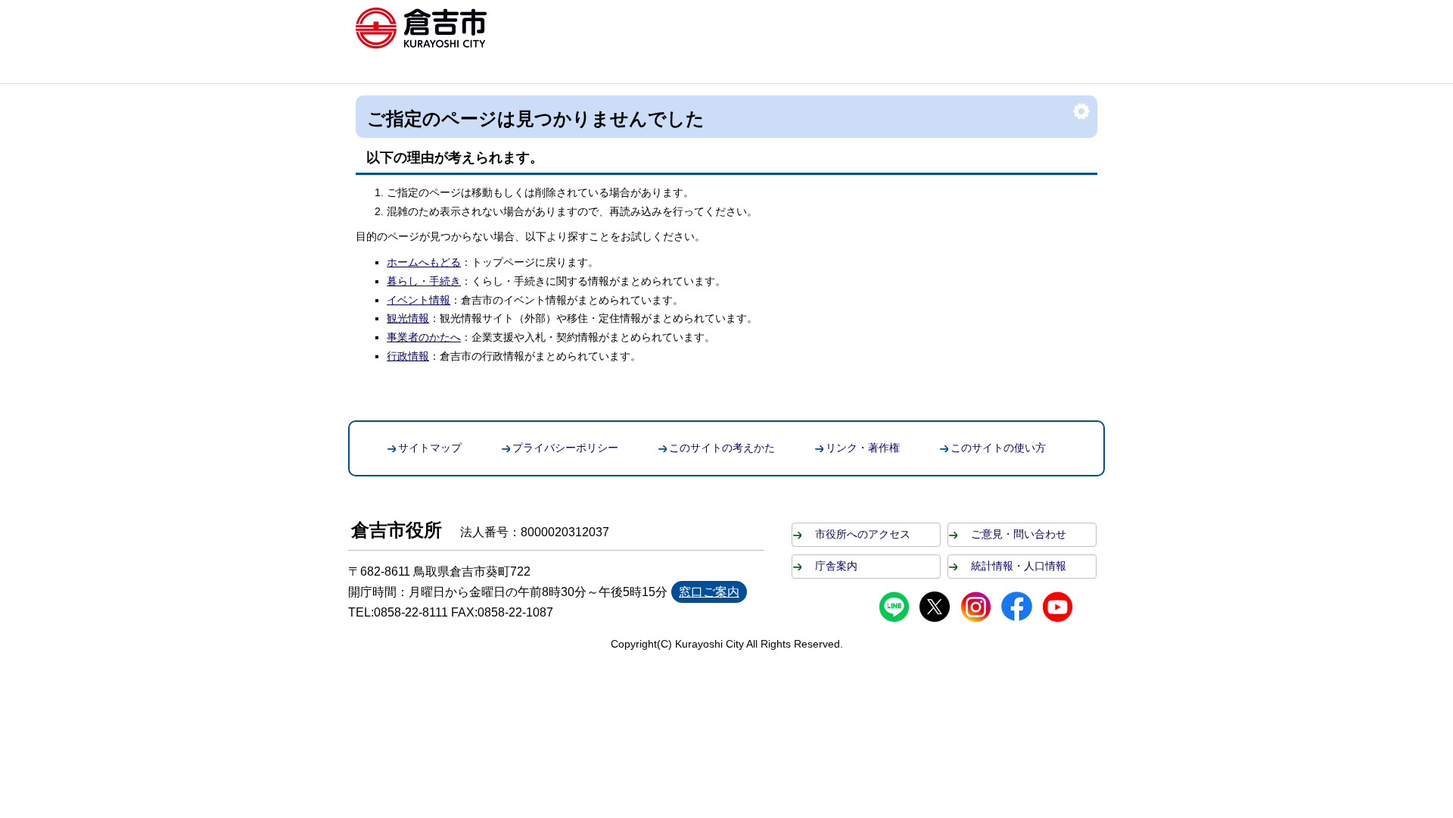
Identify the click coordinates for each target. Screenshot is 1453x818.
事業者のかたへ (424, 337)
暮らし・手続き (424, 281)
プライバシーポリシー (565, 448)
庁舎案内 (836, 566)
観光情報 (408, 318)
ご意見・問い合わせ (1018, 534)
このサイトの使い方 (998, 448)
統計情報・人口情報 (1018, 566)
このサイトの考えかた (722, 448)
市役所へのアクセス (862, 534)
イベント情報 (418, 300)
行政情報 (408, 356)
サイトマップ (430, 448)
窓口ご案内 (709, 591)
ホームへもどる (424, 262)
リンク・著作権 (863, 448)
